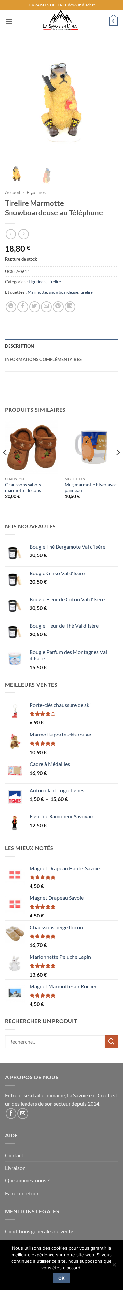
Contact (14, 1155)
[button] (9, 21)
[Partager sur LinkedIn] (70, 306)
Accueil (12, 192)
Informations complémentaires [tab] (43, 359)
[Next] (107, 102)
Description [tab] (19, 346)
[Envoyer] (111, 1041)
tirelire (86, 292)
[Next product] (11, 234)
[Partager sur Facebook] (22, 306)
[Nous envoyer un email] (22, 1113)
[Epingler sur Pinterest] (58, 306)
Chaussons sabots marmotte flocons (23, 487)
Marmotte (37, 292)
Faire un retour (22, 1193)
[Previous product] (23, 234)
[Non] (114, 1266)
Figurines (36, 192)
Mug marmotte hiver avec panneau (91, 487)
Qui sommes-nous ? (27, 1180)
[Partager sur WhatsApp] (11, 306)
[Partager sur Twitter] (34, 306)
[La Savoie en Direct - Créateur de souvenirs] (61, 21)
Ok (61, 1278)
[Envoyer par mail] (46, 306)
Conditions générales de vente (39, 1231)
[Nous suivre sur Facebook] (11, 1113)
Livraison (15, 1168)
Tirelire (54, 281)
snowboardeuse (63, 292)
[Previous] (15, 102)
